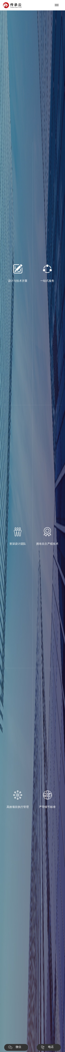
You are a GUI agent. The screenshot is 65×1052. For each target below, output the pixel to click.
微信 (18, 1046)
